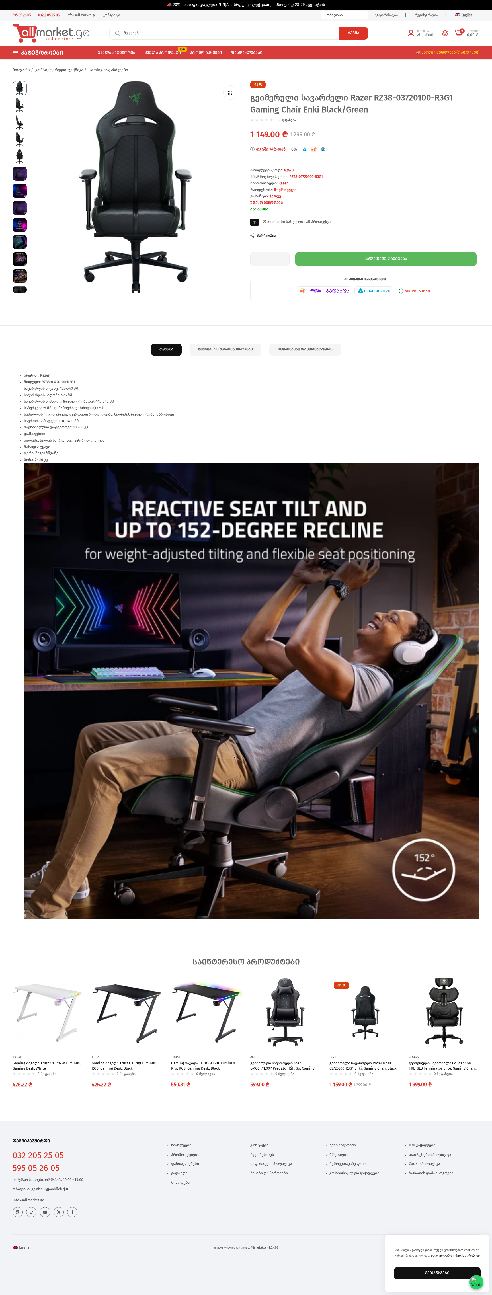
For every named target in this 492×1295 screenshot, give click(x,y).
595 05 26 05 (36, 1168)
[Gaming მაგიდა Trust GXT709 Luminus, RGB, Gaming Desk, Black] (127, 1013)
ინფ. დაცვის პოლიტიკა (271, 1164)
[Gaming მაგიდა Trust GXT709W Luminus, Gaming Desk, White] (48, 1013)
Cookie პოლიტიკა (424, 1164)
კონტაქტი (259, 1145)
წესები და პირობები (269, 1173)
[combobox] (344, 15)
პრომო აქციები (185, 1155)
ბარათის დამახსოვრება (431, 1173)
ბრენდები (338, 1155)
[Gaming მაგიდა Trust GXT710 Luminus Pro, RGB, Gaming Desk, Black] (206, 1013)
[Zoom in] (230, 92)
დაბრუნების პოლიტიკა (430, 1155)
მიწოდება (180, 1183)
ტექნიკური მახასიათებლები (225, 349)
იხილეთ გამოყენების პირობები (455, 1255)
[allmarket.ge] (33, 33)
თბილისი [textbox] (335, 15)
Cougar (415, 1056)
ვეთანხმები (437, 1273)
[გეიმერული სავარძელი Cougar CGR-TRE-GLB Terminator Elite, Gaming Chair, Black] (444, 1013)
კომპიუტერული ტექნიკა (59, 70)
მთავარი (21, 70)
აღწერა (166, 349)
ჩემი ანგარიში (342, 1145)
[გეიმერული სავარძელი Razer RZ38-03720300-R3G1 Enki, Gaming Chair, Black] (364, 1013)
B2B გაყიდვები (422, 1145)
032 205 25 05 (38, 1155)
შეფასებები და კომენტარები (305, 349)
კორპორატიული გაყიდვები (354, 1173)
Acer (253, 1056)
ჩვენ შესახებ (262, 1155)
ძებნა (353, 33)
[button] (77, 987)
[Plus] (282, 259)
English (25, 1247)
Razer (283, 183)
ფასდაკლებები (185, 1164)
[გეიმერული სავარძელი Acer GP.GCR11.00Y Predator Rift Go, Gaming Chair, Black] (285, 1013)
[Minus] (258, 259)
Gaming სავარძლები (108, 70)
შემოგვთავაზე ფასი (347, 1164)
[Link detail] (18, 1212)
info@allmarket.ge (28, 1200)
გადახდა (179, 1173)
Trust (17, 1056)
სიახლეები (181, 1145)
